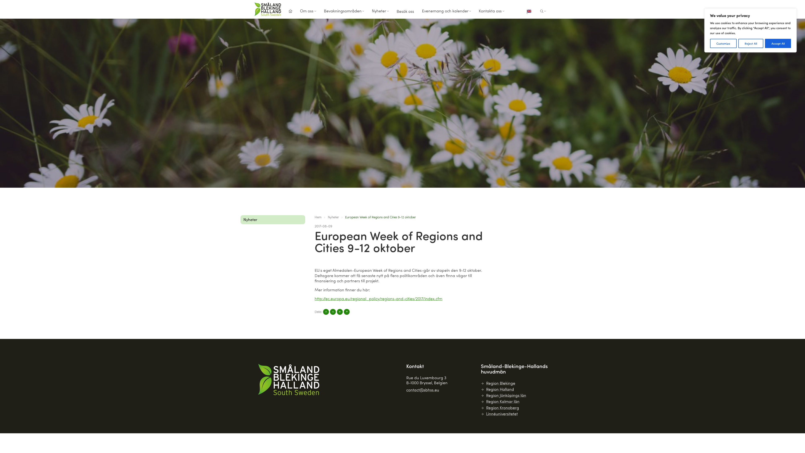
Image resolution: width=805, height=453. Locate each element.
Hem (318, 217)
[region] (750, 30)
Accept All (778, 43)
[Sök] (543, 11)
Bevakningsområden (343, 10)
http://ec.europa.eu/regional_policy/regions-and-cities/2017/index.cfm (378, 298)
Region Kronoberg (502, 407)
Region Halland (500, 389)
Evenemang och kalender (445, 10)
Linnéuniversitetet (502, 413)
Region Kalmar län (502, 401)
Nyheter (379, 10)
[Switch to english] (529, 11)
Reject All (751, 43)
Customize (723, 43)
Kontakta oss (490, 10)
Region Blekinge (500, 383)
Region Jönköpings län (506, 395)
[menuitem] (290, 12)
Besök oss (405, 11)
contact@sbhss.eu (422, 389)
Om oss (306, 10)
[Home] (290, 11)
